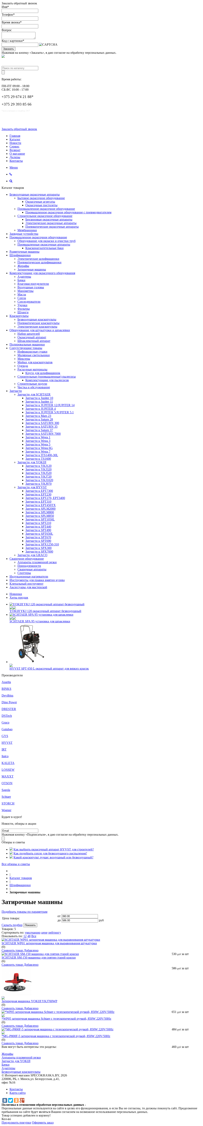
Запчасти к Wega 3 (37, 441)
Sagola (6, 790)
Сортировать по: (13, 932)
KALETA (8, 763)
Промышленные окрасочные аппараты (43, 244)
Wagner (6, 810)
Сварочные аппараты (31, 569)
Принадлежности (29, 565)
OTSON (7, 783)
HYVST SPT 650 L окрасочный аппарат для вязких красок (49, 668)
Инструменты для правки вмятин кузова (37, 580)
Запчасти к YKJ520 (38, 473)
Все (33, 936)
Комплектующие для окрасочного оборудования (42, 273)
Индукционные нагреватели (29, 576)
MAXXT (7, 776)
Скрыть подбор (12, 925)
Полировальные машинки (27, 344)
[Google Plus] (22, 1100)
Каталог (15, 139)
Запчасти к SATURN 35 (41, 426)
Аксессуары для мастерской (28, 587)
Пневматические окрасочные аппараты (52, 226)
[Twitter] (10, 1100)
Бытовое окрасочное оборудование (41, 198)
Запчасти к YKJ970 (38, 483)
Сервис (14, 146)
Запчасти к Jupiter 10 (39, 398)
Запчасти (16, 391)
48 (29, 936)
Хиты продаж (19, 597)
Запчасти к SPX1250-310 (42, 544)
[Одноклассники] (16, 1100)
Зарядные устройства (24, 233)
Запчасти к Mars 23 (38, 416)
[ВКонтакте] (4, 1100)
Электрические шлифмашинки (38, 258)
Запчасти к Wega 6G (39, 448)
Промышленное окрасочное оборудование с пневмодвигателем (68, 212)
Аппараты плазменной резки (37, 562)
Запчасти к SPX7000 (39, 551)
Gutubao (7, 729)
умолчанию (32, 932)
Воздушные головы (30, 287)
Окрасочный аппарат (31, 337)
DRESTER (9, 709)
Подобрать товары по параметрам (24, 911)
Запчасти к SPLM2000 (40, 508)
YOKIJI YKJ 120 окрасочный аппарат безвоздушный (45, 611)
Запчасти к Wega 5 (37, 444)
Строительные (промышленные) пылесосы (46, 376)
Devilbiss (7, 695)
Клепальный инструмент (26, 583)
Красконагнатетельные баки (44, 248)
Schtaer (6, 796)
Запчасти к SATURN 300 (42, 423)
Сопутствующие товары (26, 348)
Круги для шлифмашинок (42, 373)
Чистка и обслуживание (33, 387)
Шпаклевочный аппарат (33, 341)
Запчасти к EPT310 (38, 501)
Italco (5, 756)
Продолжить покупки (16, 1122)
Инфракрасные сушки (32, 351)
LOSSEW (8, 769)
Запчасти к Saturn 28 (39, 419)
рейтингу (54, 932)
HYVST (7, 742)
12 (25, 936)
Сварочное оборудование (27, 558)
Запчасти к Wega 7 (37, 451)
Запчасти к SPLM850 (39, 515)
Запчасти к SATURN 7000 (43, 433)
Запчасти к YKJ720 (38, 476)
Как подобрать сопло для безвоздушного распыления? (50, 853)
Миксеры (23, 358)
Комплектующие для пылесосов (47, 380)
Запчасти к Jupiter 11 (39, 401)
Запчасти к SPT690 (38, 540)
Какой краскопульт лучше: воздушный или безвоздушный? (53, 857)
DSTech (7, 715)
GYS (5, 736)
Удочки (22, 305)
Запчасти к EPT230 (38, 494)
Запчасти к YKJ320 (38, 469)
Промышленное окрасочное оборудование (46, 208)
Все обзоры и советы (16, 864)
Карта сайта (18, 1092)
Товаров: (7, 929)
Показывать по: (12, 936)
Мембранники (27, 230)
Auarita (6, 682)
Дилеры (15, 157)
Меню (14, 167)
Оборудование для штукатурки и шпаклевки (40, 330)
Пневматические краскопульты (38, 323)
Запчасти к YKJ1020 (39, 480)
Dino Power (9, 702)
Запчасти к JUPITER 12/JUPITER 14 (50, 405)
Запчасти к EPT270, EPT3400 (45, 498)
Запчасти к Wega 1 (37, 437)
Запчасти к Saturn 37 (39, 430)
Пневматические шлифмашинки (39, 262)
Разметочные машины (24, 251)
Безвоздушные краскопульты (36, 319)
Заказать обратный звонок (19, 129)
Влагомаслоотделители (33, 283)
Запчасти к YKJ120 (38, 465)
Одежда (22, 366)
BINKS (6, 688)
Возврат (15, 150)
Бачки (21, 280)
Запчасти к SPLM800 (39, 512)
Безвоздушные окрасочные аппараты (35, 194)
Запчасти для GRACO (32, 555)
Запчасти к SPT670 (38, 537)
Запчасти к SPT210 (38, 523)
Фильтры (23, 308)
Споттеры (24, 573)
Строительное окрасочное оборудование (44, 216)
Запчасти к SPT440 (38, 526)
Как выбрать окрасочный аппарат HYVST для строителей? (53, 849)
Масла (21, 294)
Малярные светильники (33, 355)
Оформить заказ (43, 1122)
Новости (15, 143)
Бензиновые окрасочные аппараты (48, 219)
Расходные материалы (32, 369)
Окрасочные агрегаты (40, 201)
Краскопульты (19, 316)
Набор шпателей (28, 333)
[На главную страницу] (11, 871)
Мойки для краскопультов (35, 362)
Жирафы (23, 266)
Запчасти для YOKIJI (31, 462)
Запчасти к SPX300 (38, 548)
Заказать (8, 48)
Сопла (21, 298)
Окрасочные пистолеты (41, 205)
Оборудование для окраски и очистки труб (46, 241)
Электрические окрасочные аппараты (51, 223)
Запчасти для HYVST (32, 487)
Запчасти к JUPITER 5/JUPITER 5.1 (49, 412)
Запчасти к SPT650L (39, 533)
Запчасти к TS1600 (38, 458)
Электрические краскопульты (37, 326)
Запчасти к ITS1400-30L (41, 455)
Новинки (16, 594)
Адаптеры (24, 276)
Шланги (23, 312)
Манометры (25, 291)
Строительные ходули (32, 383)
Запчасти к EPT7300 (39, 490)
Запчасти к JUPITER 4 (40, 408)
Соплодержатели (28, 301)
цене (44, 932)
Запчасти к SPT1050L (40, 519)
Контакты (16, 160)
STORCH (8, 803)
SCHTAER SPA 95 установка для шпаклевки (40, 621)
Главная (15, 135)
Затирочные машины (31, 269)
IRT (4, 749)
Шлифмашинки (20, 255)
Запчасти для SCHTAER (34, 394)
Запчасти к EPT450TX (40, 505)
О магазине (17, 153)
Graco (5, 722)
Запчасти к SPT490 (38, 530)
